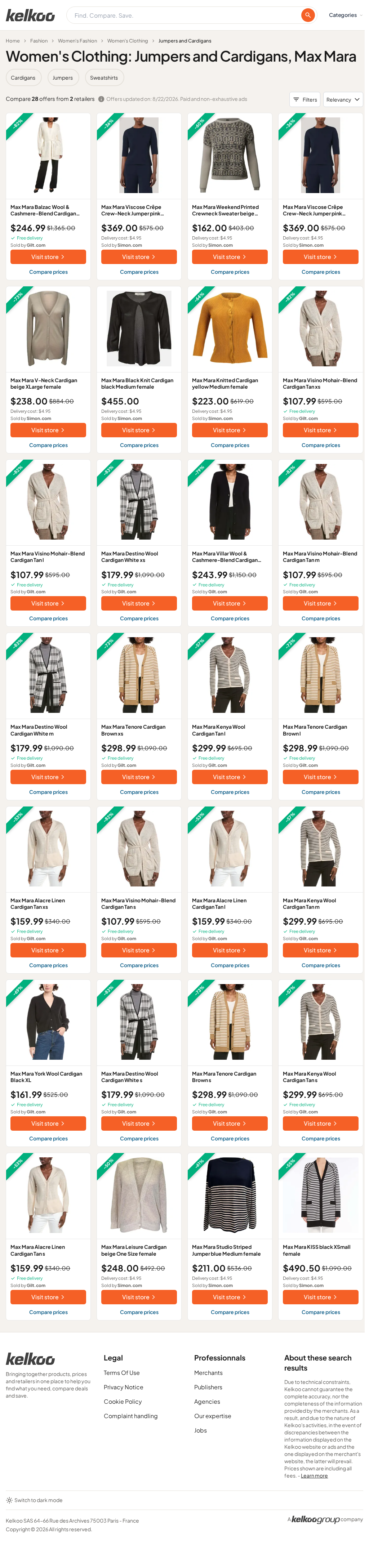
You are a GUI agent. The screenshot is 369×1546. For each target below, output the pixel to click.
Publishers (208, 1387)
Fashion (39, 41)
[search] (308, 15)
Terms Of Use (122, 1372)
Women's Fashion (77, 41)
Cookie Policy (123, 1401)
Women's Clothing (127, 41)
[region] (184, 77)
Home (13, 41)
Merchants (208, 1372)
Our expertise (212, 1416)
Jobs (200, 1430)
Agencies (207, 1401)
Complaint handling (131, 1416)
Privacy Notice (123, 1387)
